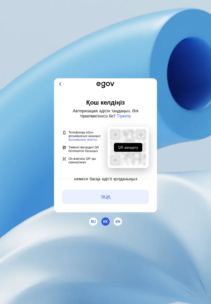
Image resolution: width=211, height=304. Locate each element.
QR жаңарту (128, 147)
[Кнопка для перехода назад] (60, 84)
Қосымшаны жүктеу (82, 139)
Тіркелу (124, 116)
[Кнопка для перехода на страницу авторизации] (105, 85)
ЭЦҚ (105, 196)
